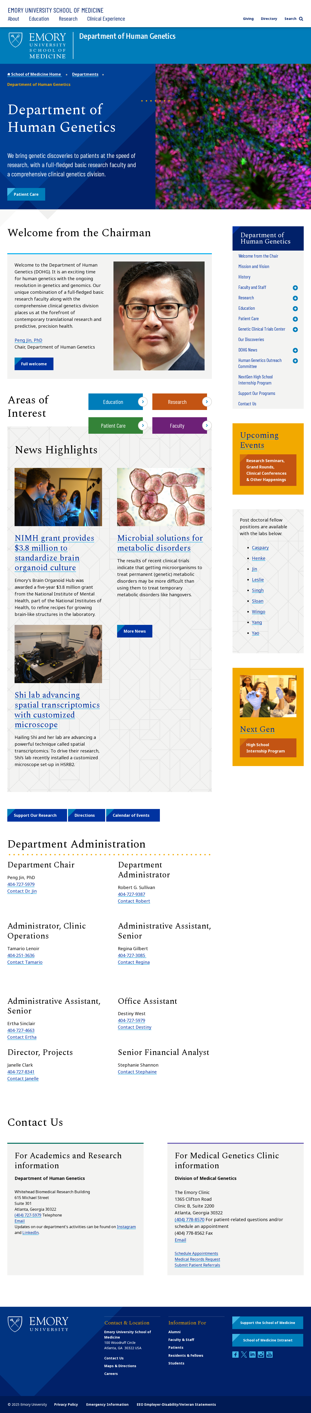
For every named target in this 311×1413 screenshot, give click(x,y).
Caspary (260, 547)
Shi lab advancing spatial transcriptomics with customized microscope (57, 710)
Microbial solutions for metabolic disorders (160, 543)
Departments (85, 74)
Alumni (174, 1332)
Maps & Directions (120, 1366)
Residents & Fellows (185, 1355)
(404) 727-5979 (28, 1215)
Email (20, 1221)
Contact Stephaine (137, 1072)
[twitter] (244, 1356)
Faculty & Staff (181, 1339)
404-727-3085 (132, 955)
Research (68, 18)
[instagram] (261, 1356)
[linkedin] (253, 1356)
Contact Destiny (134, 1027)
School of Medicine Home (36, 74)
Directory (269, 18)
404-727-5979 (21, 884)
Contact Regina (134, 962)
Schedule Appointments (196, 1253)
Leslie (258, 579)
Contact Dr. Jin (22, 891)
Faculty (177, 425)
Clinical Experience (106, 18)
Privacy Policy (66, 1404)
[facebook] (236, 1356)
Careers (111, 1373)
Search (290, 18)
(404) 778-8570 (189, 1219)
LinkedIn (30, 1232)
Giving (248, 18)
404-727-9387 (131, 894)
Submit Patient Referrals (197, 1265)
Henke (258, 558)
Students (176, 1363)
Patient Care (113, 425)
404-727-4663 (21, 1030)
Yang (257, 622)
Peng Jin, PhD (28, 340)
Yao (255, 633)
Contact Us (114, 1358)
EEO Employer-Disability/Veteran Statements (176, 1404)
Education (39, 18)
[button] (26, 194)
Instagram (126, 1226)
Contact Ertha (21, 1037)
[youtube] (269, 1356)
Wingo (258, 611)
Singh (258, 590)
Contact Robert (134, 901)
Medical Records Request (197, 1259)
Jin (254, 569)
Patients (175, 1347)
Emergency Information (107, 1404)
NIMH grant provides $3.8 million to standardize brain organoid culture (54, 553)
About (13, 18)
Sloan (257, 601)
